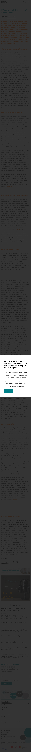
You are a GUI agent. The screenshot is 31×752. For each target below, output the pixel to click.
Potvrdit (8, 391)
